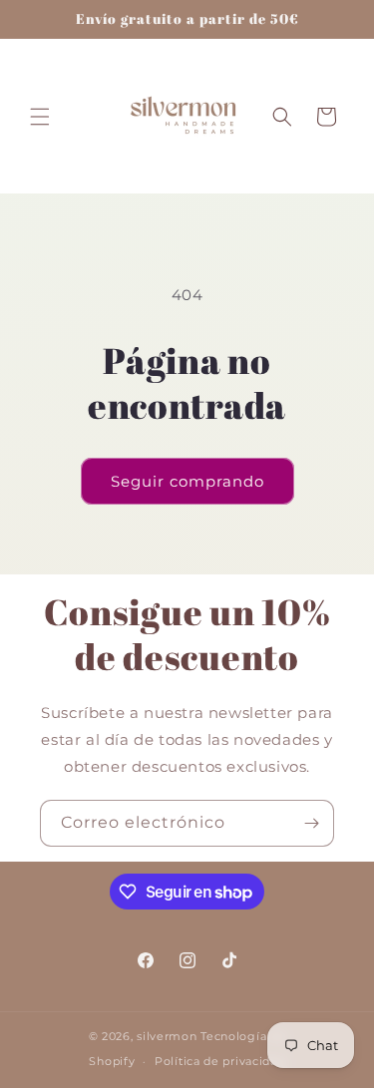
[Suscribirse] (311, 823)
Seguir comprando (187, 481)
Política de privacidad (219, 1061)
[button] (40, 117)
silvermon (166, 1036)
